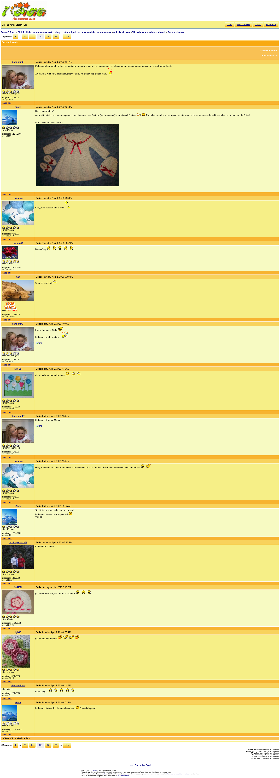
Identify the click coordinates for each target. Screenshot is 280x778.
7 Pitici (94, 770)
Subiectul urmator (269, 55)
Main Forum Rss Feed (140, 765)
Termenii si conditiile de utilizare (179, 774)
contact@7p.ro (123, 776)
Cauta (229, 25)
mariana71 (18, 243)
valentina (18, 198)
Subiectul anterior (269, 50)
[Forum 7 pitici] (24, 19)
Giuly (18, 107)
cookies (104, 774)
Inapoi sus (7, 103)
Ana (18, 277)
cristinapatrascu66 (18, 542)
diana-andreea (18, 685)
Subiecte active (243, 25)
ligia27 (18, 632)
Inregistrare (271, 25)
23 (25, 37)
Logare (258, 25)
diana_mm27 (18, 62)
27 (56, 37)
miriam (18, 369)
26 (48, 37)
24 (32, 37)
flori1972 (18, 587)
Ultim (67, 37)
